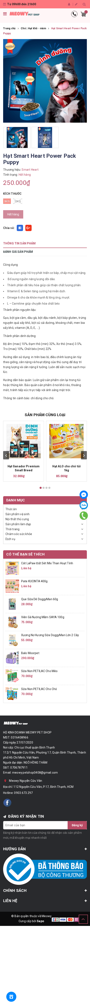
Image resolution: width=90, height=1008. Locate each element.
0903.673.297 (23, 792)
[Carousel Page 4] (49, 488)
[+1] (28, 228)
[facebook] (7, 802)
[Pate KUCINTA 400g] (12, 585)
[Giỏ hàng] (83, 13)
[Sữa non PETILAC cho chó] (12, 693)
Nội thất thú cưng (17, 519)
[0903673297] (84, 515)
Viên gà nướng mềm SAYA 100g (42, 617)
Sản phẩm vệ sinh (17, 514)
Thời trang (12, 529)
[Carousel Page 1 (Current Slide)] (41, 488)
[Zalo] (84, 505)
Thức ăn (11, 509)
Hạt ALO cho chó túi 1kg (66, 468)
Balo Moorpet (30, 653)
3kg (7, 201)
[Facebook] (84, 495)
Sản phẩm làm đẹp (18, 524)
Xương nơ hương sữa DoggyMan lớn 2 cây (50, 635)
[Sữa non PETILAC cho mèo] (12, 675)
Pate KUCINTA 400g (34, 581)
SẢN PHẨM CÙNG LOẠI (45, 415)
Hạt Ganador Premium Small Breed (24, 468)
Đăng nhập (69, 4)
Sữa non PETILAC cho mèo (39, 671)
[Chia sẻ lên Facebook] (20, 228)
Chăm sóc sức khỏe (18, 534)
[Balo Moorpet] (12, 657)
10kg (17, 201)
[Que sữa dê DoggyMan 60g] (12, 603)
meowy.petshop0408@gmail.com (35, 772)
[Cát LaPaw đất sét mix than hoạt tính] (12, 567)
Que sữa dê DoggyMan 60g (39, 599)
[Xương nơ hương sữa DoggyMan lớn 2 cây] (12, 639)
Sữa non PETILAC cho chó (39, 689)
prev (6, 455)
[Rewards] (11, 997)
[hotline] (74, 14)
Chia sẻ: (9, 228)
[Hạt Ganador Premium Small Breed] (23, 441)
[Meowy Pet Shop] (24, 14)
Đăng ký (76, 4)
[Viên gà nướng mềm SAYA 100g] (12, 621)
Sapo (40, 921)
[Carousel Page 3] (46, 488)
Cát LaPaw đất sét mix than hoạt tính (47, 563)
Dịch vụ (10, 539)
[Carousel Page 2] (43, 488)
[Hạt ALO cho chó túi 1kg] (66, 441)
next (84, 455)
